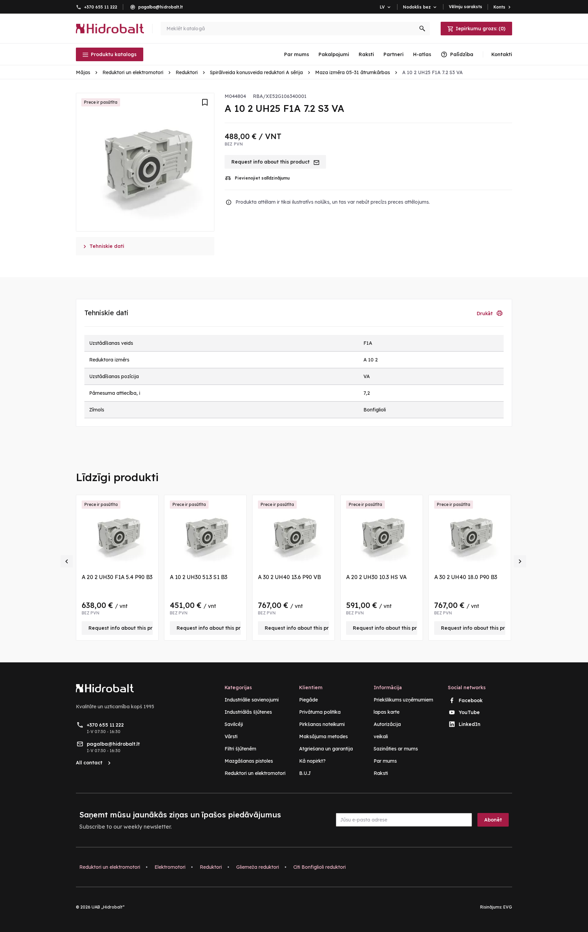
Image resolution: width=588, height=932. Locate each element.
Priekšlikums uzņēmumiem (403, 700)
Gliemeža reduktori (257, 867)
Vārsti (231, 736)
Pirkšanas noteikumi (322, 724)
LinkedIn (469, 724)
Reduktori (211, 867)
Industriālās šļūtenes (248, 712)
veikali (381, 736)
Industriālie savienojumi (252, 700)
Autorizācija (387, 724)
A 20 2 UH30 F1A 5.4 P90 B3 (117, 577)
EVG (507, 907)
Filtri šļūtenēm (240, 749)
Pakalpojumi (333, 54)
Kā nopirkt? (312, 761)
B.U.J (305, 773)
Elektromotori (169, 867)
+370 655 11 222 (100, 7)
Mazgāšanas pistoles (249, 761)
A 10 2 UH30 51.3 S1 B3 (198, 577)
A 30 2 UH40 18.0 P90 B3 (465, 577)
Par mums (296, 54)
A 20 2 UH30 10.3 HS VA (376, 577)
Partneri (393, 54)
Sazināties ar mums (396, 749)
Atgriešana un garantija (326, 749)
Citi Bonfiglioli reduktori (319, 867)
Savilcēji (234, 724)
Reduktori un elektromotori (255, 773)
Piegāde (308, 700)
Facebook (471, 700)
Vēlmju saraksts (465, 6)
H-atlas (422, 54)
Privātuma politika (320, 712)
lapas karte (386, 712)
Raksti (366, 54)
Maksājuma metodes (323, 736)
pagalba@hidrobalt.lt (160, 7)
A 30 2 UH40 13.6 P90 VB (289, 577)
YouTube (469, 712)
